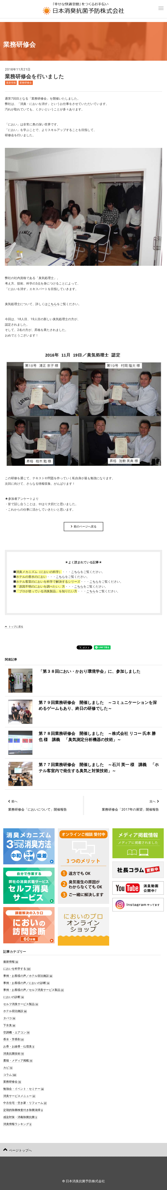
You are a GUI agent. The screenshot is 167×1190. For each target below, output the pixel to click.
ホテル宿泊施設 (13, 1011)
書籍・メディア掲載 (16, 1060)
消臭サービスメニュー (17, 1096)
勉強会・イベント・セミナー (21, 1088)
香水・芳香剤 (11, 1039)
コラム (7, 1074)
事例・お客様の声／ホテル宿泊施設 (26, 975)
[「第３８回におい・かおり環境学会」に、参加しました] (74, 680)
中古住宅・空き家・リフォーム (23, 1102)
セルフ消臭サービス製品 (19, 1004)
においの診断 (11, 997)
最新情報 (11, 82)
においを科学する (14, 968)
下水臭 (7, 1025)
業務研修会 (26, 82)
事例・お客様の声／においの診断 (24, 983)
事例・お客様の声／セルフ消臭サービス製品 (31, 989)
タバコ (7, 1018)
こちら (52, 304)
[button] (161, 6)
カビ (6, 1067)
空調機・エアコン (14, 1032)
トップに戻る (16, 626)
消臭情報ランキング (16, 1124)
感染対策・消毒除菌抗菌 (19, 1117)
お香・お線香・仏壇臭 (17, 1046)
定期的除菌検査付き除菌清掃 (21, 1110)
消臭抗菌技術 (11, 1053)
